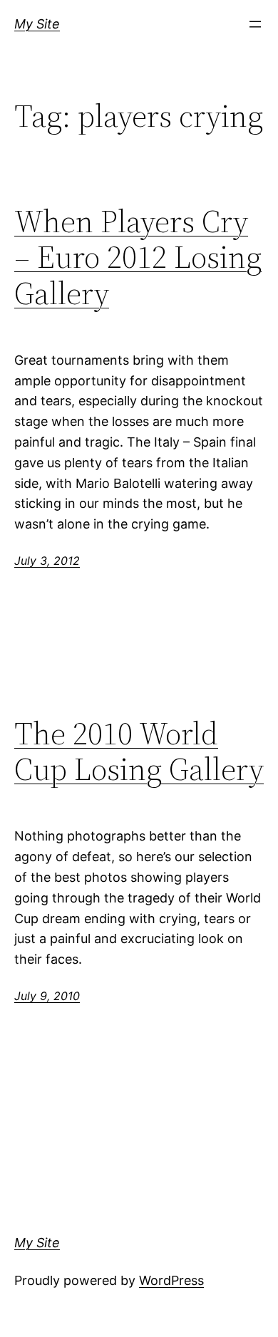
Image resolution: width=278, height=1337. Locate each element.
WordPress (171, 1280)
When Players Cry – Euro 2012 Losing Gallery (138, 258)
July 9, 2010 (47, 996)
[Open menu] (255, 24)
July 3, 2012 (47, 560)
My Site (37, 23)
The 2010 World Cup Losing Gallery (139, 752)
